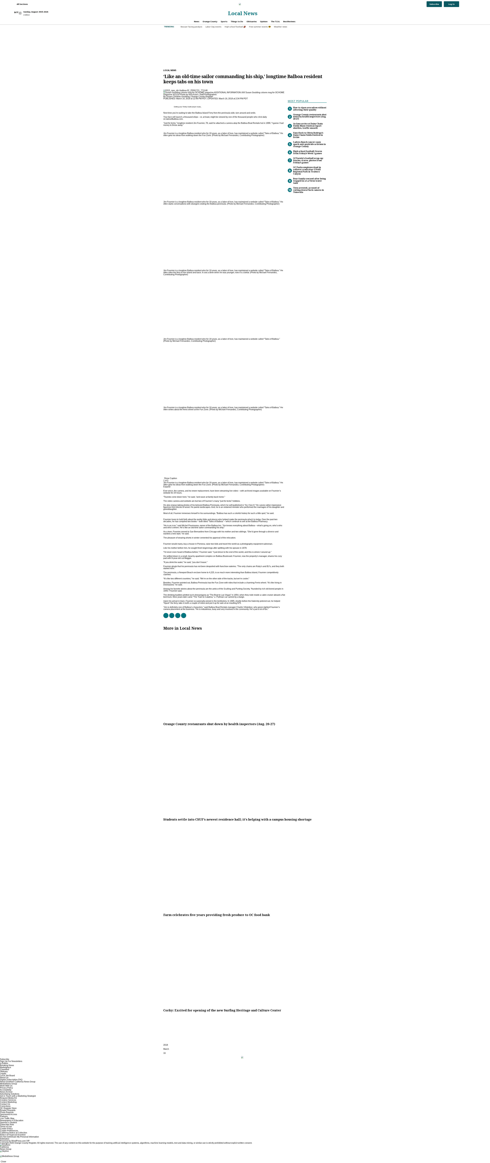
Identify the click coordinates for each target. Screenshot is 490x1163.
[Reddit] (176, 615)
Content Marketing (8, 1102)
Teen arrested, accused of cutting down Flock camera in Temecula (308, 190)
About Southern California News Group (17, 1082)
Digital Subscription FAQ (11, 1080)
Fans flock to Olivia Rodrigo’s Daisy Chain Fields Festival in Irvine (308, 135)
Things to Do (237, 21)
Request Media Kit (8, 1098)
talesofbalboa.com (174, 119)
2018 (165, 1045)
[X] (170, 615)
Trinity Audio (187, 107)
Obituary (4, 1071)
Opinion (263, 21)
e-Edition (4, 1063)
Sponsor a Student (8, 1122)
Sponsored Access (8, 1114)
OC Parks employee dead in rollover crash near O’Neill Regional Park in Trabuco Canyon (307, 170)
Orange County (210, 21)
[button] (21, 4)
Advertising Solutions (9, 1094)
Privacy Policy (6, 1088)
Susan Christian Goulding (178, 96)
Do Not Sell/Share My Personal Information (19, 1137)
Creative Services (8, 1100)
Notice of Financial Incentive (13, 1135)
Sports (224, 21)
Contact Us (5, 1104)
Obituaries (252, 21)
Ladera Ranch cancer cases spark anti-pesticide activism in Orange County (309, 144)
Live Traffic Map (7, 1118)
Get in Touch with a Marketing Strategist (18, 1096)
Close (3, 1161)
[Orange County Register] (243, 4)
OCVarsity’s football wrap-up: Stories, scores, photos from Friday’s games (308, 160)
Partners (4, 1116)
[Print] (182, 615)
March (166, 1049)
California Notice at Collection (13, 1133)
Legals (3, 1073)
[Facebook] (164, 615)
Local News (242, 13)
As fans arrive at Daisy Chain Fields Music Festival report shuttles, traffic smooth (308, 125)
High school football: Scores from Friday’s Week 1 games (307, 152)
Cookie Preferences (9, 1131)
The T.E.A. (275, 21)
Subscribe (434, 4)
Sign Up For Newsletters (11, 1061)
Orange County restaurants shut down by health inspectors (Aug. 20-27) (309, 116)
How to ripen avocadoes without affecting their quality (309, 108)
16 (164, 1053)
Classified (4, 1069)
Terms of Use (6, 1126)
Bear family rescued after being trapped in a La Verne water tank (309, 180)
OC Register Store (8, 1108)
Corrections (5, 1106)
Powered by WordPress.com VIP (15, 1141)
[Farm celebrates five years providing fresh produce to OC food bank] (245, 867)
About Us (4, 1077)
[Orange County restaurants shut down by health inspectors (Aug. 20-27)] (245, 676)
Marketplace (5, 1067)
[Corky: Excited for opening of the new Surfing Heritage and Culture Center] (245, 962)
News (196, 21)
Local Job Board (7, 1075)
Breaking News (7, 1065)
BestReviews (289, 21)
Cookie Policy (6, 1129)
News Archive (6, 1092)
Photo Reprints (7, 1112)
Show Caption (170, 478)
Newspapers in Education (11, 1120)
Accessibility (5, 1090)
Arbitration (4, 1139)
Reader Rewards (7, 1110)
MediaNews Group (8, 1084)
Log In (451, 4)
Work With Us (6, 1086)
